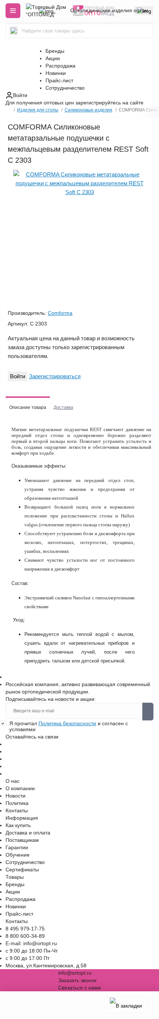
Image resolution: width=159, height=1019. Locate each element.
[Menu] (13, 10)
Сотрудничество (65, 88)
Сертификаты (22, 869)
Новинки (55, 73)
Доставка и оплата (28, 833)
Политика (17, 803)
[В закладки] (126, 1005)
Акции (52, 58)
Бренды (54, 51)
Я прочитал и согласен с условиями (68, 726)
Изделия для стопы (37, 110)
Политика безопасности (67, 723)
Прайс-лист (59, 80)
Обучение (18, 855)
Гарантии (17, 847)
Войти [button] (20, 95)
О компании (20, 788)
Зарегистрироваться (55, 376)
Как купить (18, 825)
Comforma (60, 313)
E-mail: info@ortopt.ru (31, 943)
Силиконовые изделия (88, 110)
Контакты (17, 810)
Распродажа (60, 66)
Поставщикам (22, 840)
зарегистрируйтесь (98, 103)
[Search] (14, 30)
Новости (16, 796)
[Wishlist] (15, 169)
